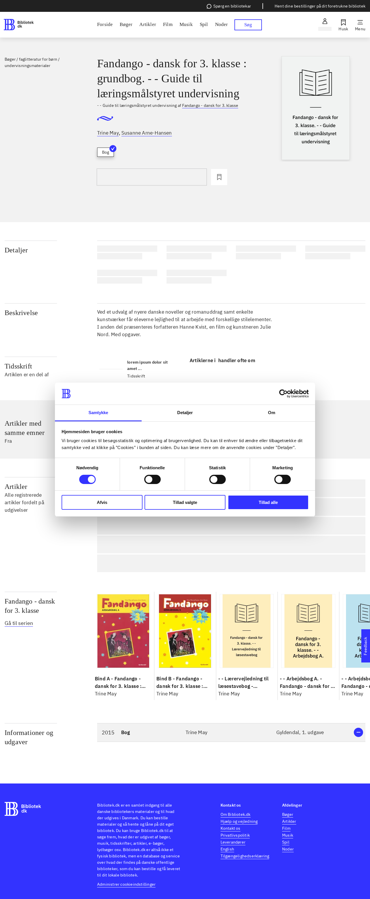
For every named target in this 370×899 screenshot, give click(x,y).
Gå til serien (19, 623)
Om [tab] (271, 412)
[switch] (152, 479)
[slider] (315, 108)
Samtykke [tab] (98, 412)
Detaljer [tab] (185, 412)
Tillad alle (268, 502)
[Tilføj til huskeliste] (219, 177)
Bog (105, 152)
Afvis (102, 502)
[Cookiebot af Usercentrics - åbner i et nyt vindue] (283, 393)
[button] (231, 732)
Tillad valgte (185, 502)
